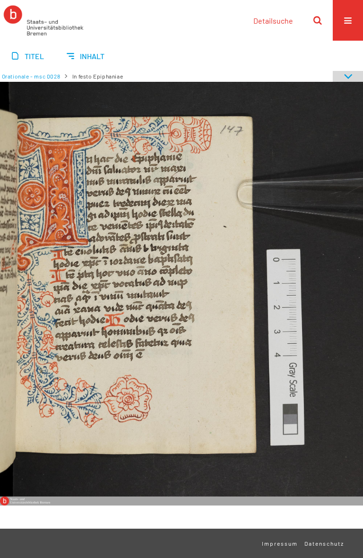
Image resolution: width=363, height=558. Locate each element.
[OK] (317, 20)
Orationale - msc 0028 (31, 76)
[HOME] (43, 20)
